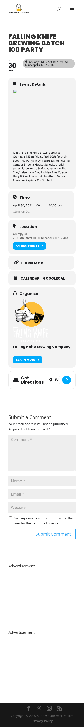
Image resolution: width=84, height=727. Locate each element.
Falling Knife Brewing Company (41, 346)
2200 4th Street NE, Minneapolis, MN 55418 (40, 238)
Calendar (30, 279)
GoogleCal (54, 279)
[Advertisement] (42, 597)
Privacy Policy (42, 721)
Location (28, 227)
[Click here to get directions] (66, 380)
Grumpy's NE (21, 234)
